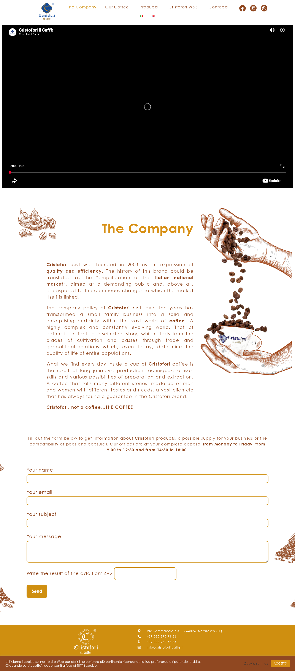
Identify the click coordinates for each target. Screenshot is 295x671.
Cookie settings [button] (256, 664)
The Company (82, 7)
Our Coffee (117, 7)
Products (149, 7)
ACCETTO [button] (280, 663)
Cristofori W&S (183, 7)
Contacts (218, 7)
